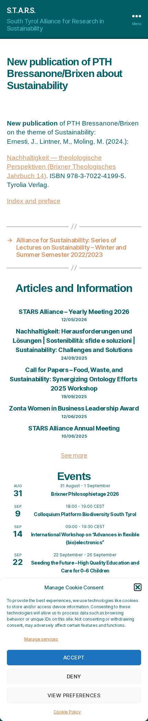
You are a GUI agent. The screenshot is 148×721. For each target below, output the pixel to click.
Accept (74, 657)
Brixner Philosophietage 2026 (85, 494)
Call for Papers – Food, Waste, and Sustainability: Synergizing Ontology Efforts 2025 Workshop (74, 379)
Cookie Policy (67, 711)
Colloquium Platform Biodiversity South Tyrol (85, 514)
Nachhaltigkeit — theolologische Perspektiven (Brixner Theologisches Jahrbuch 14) (61, 166)
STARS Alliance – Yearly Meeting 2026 (74, 311)
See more (74, 455)
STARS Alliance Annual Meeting (74, 428)
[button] (137, 587)
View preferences (74, 695)
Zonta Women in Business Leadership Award (74, 408)
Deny (74, 676)
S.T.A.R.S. (21, 10)
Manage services (41, 639)
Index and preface (34, 201)
